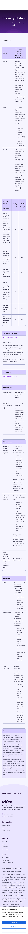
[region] (14, 920)
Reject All (14, 931)
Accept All (14, 922)
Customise (14, 926)
